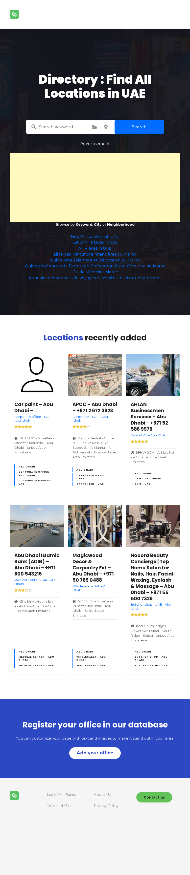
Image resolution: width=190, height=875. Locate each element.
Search (139, 126)
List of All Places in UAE (95, 242)
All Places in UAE (95, 248)
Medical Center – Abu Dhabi (36, 658)
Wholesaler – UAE (91, 665)
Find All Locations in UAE (95, 236)
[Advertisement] (95, 187)
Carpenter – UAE (90, 484)
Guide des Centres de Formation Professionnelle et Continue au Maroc (95, 266)
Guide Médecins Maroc (95, 272)
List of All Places (61, 794)
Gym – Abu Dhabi (148, 478)
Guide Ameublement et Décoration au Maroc (95, 260)
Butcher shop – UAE (151, 665)
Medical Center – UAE (36, 665)
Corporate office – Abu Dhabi (35, 473)
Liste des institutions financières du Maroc (95, 254)
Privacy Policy (106, 805)
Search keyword (34, 127)
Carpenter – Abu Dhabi (90, 477)
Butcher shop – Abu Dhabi (151, 658)
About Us (102, 794)
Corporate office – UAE (35, 482)
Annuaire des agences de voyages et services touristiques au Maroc (95, 278)
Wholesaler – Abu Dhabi (91, 658)
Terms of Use (59, 805)
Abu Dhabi (27, 466)
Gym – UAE (142, 484)
